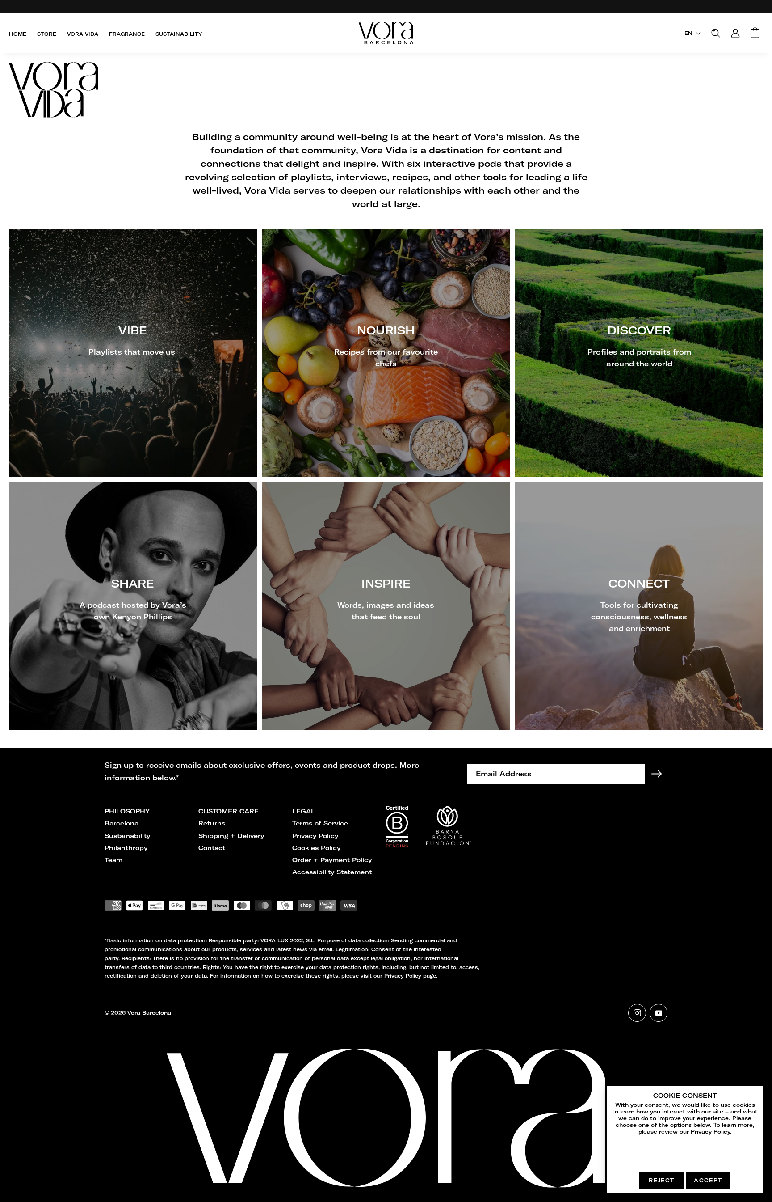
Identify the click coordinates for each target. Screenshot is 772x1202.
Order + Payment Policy (332, 860)
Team (113, 860)
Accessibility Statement (332, 872)
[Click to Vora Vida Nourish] (386, 353)
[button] (716, 33)
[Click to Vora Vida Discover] (639, 353)
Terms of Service (320, 823)
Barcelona (121, 823)
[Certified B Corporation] (448, 842)
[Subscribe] (656, 773)
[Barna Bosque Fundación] (397, 844)
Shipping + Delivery (231, 836)
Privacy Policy (315, 836)
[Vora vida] (386, 91)
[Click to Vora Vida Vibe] (133, 353)
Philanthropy (126, 848)
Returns (211, 823)
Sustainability (127, 836)
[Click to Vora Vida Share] (133, 606)
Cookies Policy (316, 848)
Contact (211, 848)
